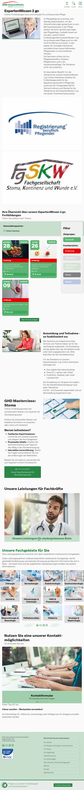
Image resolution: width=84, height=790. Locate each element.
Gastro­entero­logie (74, 583)
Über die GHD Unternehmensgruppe (57, 762)
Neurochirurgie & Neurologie (10, 619)
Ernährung (69, 251)
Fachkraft (69, 239)
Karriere (46, 766)
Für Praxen (47, 749)
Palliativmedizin (31, 618)
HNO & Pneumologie (52, 600)
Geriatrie (10, 599)
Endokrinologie (52, 583)
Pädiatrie (52, 618)
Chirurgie (10, 583)
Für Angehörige (49, 752)
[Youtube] (40, 625)
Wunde (68, 281)
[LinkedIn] (37, 625)
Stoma (68, 274)
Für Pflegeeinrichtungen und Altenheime (58, 746)
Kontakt (46, 769)
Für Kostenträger (50, 759)
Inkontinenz (70, 258)
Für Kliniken (48, 742)
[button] (5, 785)
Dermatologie (31, 583)
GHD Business (49, 773)
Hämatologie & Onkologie (31, 600)
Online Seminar (13, 231)
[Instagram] (46, 625)
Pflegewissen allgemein (71, 266)
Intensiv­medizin (74, 599)
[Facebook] (43, 625)
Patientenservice (50, 756)
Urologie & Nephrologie (74, 619)
